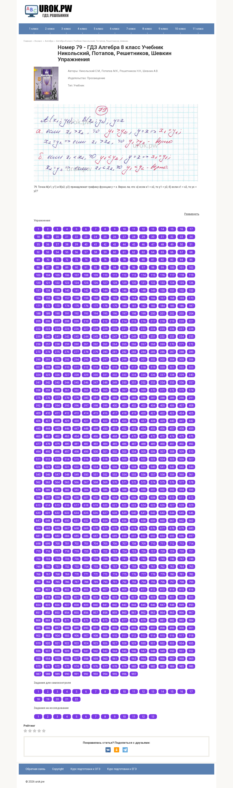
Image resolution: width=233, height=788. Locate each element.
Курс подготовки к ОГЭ (85, 769)
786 (67, 582)
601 (86, 497)
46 (143, 244)
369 (143, 390)
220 (181, 321)
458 (181, 428)
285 (153, 352)
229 (105, 329)
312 (86, 367)
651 (76, 520)
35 (38, 244)
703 (86, 543)
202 (172, 313)
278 (86, 352)
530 (57, 467)
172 (48, 305)
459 (191, 428)
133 (162, 282)
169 (181, 298)
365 (105, 390)
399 (105, 405)
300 (134, 359)
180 (124, 305)
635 (86, 513)
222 (38, 329)
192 (76, 313)
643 (162, 513)
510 (191, 451)
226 (76, 329)
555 (134, 474)
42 (105, 244)
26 (114, 236)
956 (67, 658)
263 (105, 344)
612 (191, 497)
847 (162, 605)
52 (38, 252)
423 (172, 413)
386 (143, 398)
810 (134, 589)
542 (172, 467)
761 (153, 566)
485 (114, 444)
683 (57, 536)
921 (57, 643)
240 (48, 336)
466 (95, 436)
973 (67, 666)
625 (153, 505)
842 (114, 605)
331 (105, 375)
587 (114, 490)
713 (181, 543)
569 (105, 482)
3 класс (66, 28)
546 (48, 474)
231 (124, 329)
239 (38, 336)
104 (48, 275)
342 (48, 382)
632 (57, 513)
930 (143, 643)
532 (76, 467)
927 (114, 643)
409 (38, 413)
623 (134, 505)
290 (38, 359)
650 (67, 520)
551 (95, 474)
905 (67, 635)
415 (95, 413)
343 (57, 382)
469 (124, 436)
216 (143, 321)
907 (86, 635)
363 (86, 390)
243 (76, 336)
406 (172, 405)
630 (38, 513)
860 (124, 612)
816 (191, 589)
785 (57, 582)
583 (76, 490)
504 (134, 451)
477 (38, 444)
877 (124, 620)
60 (114, 252)
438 (153, 421)
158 (76, 298)
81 (152, 259)
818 (48, 597)
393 (48, 405)
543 (181, 467)
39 (76, 244)
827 (134, 597)
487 (134, 444)
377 (57, 398)
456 (162, 428)
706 (114, 543)
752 (67, 566)
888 (67, 628)
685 (76, 536)
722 (105, 551)
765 (191, 566)
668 (76, 528)
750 (48, 566)
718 (67, 551)
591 (153, 490)
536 (114, 467)
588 (124, 490)
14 (162, 229)
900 (181, 628)
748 (191, 559)
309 (57, 367)
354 (162, 382)
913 (143, 635)
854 (67, 612)
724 (124, 551)
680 (191, 528)
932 (162, 643)
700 (57, 543)
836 (57, 605)
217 (153, 321)
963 (134, 658)
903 (48, 635)
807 (105, 589)
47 (152, 244)
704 (95, 543)
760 (143, 566)
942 (95, 651)
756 (105, 566)
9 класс (163, 28)
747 (181, 559)
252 (162, 336)
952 (191, 651)
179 (114, 305)
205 (38, 321)
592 (162, 490)
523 (153, 459)
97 (143, 267)
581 (57, 490)
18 (38, 236)
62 (133, 252)
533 (86, 467)
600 (76, 497)
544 (191, 467)
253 (172, 336)
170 (191, 298)
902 (38, 635)
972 (57, 666)
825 (114, 597)
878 (134, 620)
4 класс (82, 28)
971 (48, 666)
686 (86, 536)
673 (124, 528)
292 (57, 359)
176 (86, 305)
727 (153, 551)
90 (76, 267)
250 (143, 336)
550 (86, 474)
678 (172, 528)
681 (38, 536)
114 (143, 275)
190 (57, 313)
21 (66, 236)
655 (114, 520)
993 (95, 674)
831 (172, 597)
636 (95, 513)
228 (95, 329)
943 (105, 651)
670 (95, 528)
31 (162, 236)
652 (86, 520)
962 (124, 658)
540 (153, 467)
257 (48, 344)
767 (48, 574)
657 (134, 520)
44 (124, 244)
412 (67, 413)
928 (124, 643)
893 (114, 628)
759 (134, 566)
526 (181, 459)
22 (76, 236)
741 (124, 559)
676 (153, 528)
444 (48, 428)
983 (162, 666)
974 (76, 666)
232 (134, 329)
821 (76, 597)
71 (57, 259)
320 (162, 367)
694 (162, 536)
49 (171, 244)
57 (86, 252)
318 (143, 367)
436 (134, 421)
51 (191, 244)
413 (76, 413)
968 (181, 658)
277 (76, 352)
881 (162, 620)
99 (162, 267)
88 (57, 267)
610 (172, 497)
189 (48, 313)
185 (172, 305)
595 (191, 490)
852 (48, 612)
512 (48, 459)
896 (143, 628)
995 (114, 674)
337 (162, 375)
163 (124, 298)
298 (114, 359)
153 (191, 290)
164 (134, 298)
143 (95, 290)
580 (48, 490)
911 (124, 635)
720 (86, 551)
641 (143, 513)
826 (124, 597)
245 (95, 336)
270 (172, 344)
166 (153, 298)
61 (124, 252)
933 (172, 643)
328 (76, 375)
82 (162, 259)
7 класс (131, 28)
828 (143, 597)
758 (124, 566)
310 (67, 367)
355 (172, 382)
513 (57, 459)
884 (191, 620)
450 (105, 428)
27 (124, 236)
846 (153, 605)
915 (162, 635)
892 (105, 628)
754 (86, 566)
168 (172, 298)
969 (191, 658)
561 (191, 474)
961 (114, 658)
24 (95, 236)
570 (114, 482)
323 (191, 367)
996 (124, 674)
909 (105, 635)
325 (48, 375)
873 (86, 620)
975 (86, 666)
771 (86, 574)
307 (38, 367)
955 (57, 658)
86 (38, 267)
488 (143, 444)
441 (181, 421)
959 (95, 658)
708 (134, 543)
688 (105, 536)
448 (86, 428)
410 (48, 413)
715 (38, 551)
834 (38, 605)
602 (95, 497)
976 (95, 666)
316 (124, 367)
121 (48, 282)
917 (181, 635)
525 (172, 459)
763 (172, 566)
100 (172, 267)
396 (76, 405)
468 (114, 436)
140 (67, 290)
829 (153, 597)
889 (76, 628)
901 (191, 628)
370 (153, 390)
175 (76, 305)
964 (143, 658)
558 (162, 474)
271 (181, 344)
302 (153, 359)
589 (134, 490)
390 (181, 398)
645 (181, 513)
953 (38, 658)
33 (181, 236)
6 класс (114, 28)
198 (134, 313)
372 (172, 390)
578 (191, 482)
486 (124, 444)
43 (114, 244)
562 (38, 482)
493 (191, 444)
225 (67, 329)
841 (105, 605)
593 (172, 490)
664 (38, 528)
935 (191, 643)
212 (105, 321)
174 (67, 305)
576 (172, 482)
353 (153, 382)
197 (124, 313)
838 (76, 605)
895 (134, 628)
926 (105, 643)
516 (86, 459)
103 (38, 275)
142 (86, 290)
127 (105, 282)
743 (143, 559)
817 (38, 597)
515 (76, 459)
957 (76, 658)
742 (134, 559)
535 (105, 467)
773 (105, 574)
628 (181, 505)
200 (153, 313)
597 (48, 497)
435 (124, 421)
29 (143, 236)
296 (95, 359)
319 (153, 367)
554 (124, 474)
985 (181, 666)
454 (143, 428)
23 (86, 236)
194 (95, 313)
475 (181, 436)
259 (67, 344)
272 (191, 344)
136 (191, 282)
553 (114, 474)
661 (172, 520)
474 (172, 436)
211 (95, 321)
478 (48, 444)
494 (38, 451)
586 (105, 490)
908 (95, 635)
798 (181, 582)
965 (153, 658)
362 (76, 390)
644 (172, 513)
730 (181, 551)
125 (86, 282)
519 (114, 459)
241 (57, 336)
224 (57, 329)
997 (134, 674)
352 (143, 382)
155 (48, 298)
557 (153, 474)
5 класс (98, 28)
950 (172, 651)
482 (86, 444)
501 (105, 451)
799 (191, 582)
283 (134, 352)
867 (191, 612)
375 (38, 398)
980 (134, 666)
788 (86, 582)
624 (143, 505)
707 (124, 543)
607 (143, 497)
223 (48, 329)
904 (57, 635)
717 (57, 551)
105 (57, 275)
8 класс (147, 28)
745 (162, 559)
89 (66, 267)
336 (153, 375)
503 (124, 451)
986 (191, 666)
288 (181, 352)
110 (105, 275)
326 (57, 375)
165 (143, 298)
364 (95, 390)
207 (57, 321)
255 (191, 336)
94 (114, 267)
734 (57, 559)
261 (86, 344)
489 (153, 444)
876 (114, 620)
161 (105, 298)
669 (86, 528)
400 (114, 405)
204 (191, 313)
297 (105, 359)
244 (86, 336)
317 (134, 367)
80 (143, 259)
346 (86, 382)
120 (38, 282)
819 (57, 597)
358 (38, 390)
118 (181, 275)
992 (86, 674)
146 (124, 290)
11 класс (198, 28)
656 (124, 520)
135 (181, 282)
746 (172, 559)
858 (105, 612)
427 (48, 421)
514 (67, 459)
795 (153, 582)
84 (181, 259)
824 (105, 597)
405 (162, 405)
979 (124, 666)
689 (114, 536)
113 (134, 275)
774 (114, 574)
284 (143, 352)
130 (134, 282)
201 (162, 313)
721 (95, 551)
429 (67, 421)
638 (114, 513)
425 (191, 413)
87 (47, 267)
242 (67, 336)
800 (38, 589)
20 (57, 236)
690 (124, 536)
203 (181, 313)
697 (191, 536)
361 (67, 390)
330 (95, 375)
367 (124, 390)
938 (57, 651)
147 (134, 290)
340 (191, 375)
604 (114, 497)
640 (134, 513)
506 (153, 451)
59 (105, 252)
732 (38, 559)
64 (152, 252)
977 (105, 666)
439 (162, 421)
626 (162, 505)
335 (143, 375)
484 (105, 444)
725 (134, 551)
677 (162, 528)
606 (134, 497)
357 (191, 382)
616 (67, 505)
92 (95, 267)
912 (134, 635)
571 (124, 482)
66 (171, 252)
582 (67, 490)
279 (95, 352)
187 (191, 305)
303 (162, 359)
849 (181, 605)
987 (38, 674)
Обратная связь (35, 769)
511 (38, 459)
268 (153, 344)
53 (47, 252)
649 (57, 520)
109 (95, 275)
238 (191, 329)
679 (181, 528)
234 (153, 329)
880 (153, 620)
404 (153, 405)
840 (95, 605)
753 (76, 566)
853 (57, 612)
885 (38, 628)
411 (57, 413)
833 (191, 597)
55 (66, 252)
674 (134, 528)
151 (172, 290)
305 (181, 359)
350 (124, 382)
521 (134, 459)
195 (105, 313)
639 (124, 513)
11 (133, 229)
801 (48, 589)
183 (153, 305)
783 (38, 582)
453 (134, 428)
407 (181, 405)
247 (114, 336)
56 (76, 252)
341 (38, 382)
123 (67, 282)
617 (76, 505)
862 (143, 612)
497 (67, 451)
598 (57, 497)
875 (105, 620)
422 (162, 413)
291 (48, 359)
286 (162, 352)
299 (124, 359)
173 (57, 305)
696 (181, 536)
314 (105, 367)
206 (48, 321)
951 (181, 651)
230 (114, 329)
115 (153, 275)
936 (38, 651)
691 (134, 536)
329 (86, 375)
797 (172, 582)
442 (191, 421)
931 (153, 643)
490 (162, 444)
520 (124, 459)
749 (38, 566)
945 (124, 651)
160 (95, 298)
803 (67, 589)
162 (114, 298)
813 (162, 589)
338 (172, 375)
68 (191, 252)
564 (57, 482)
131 (143, 282)
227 (86, 329)
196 (114, 313)
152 (181, 290)
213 (114, 321)
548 (67, 474)
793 (134, 582)
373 (181, 390)
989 (57, 674)
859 (114, 612)
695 (172, 536)
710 (153, 543)
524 (162, 459)
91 (86, 267)
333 (124, 375)
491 (172, 444)
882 (172, 620)
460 (38, 436)
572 (134, 482)
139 (57, 290)
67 (181, 252)
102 (191, 267)
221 (191, 321)
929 (134, 643)
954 (48, 658)
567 (86, 482)
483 (95, 444)
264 (114, 344)
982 (153, 666)
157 (67, 298)
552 (105, 474)
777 (143, 574)
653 (95, 520)
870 (57, 620)
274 (48, 352)
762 (162, 566)
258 (57, 344)
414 (86, 413)
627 (172, 505)
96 (133, 267)
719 (76, 551)
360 (57, 390)
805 (86, 589)
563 (48, 482)
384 (124, 398)
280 (105, 352)
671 (105, 528)
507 (162, 451)
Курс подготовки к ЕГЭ (122, 769)
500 (95, 451)
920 (48, 643)
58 (95, 252)
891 (95, 628)
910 (114, 635)
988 (48, 674)
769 (67, 574)
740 (114, 559)
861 (134, 612)
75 (95, 259)
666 (57, 528)
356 (181, 382)
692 (143, 536)
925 (95, 643)
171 (38, 305)
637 (105, 513)
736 (76, 559)
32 (171, 236)
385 (134, 398)
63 (143, 252)
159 (86, 298)
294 (76, 359)
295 (86, 359)
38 (66, 244)
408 (191, 405)
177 (95, 305)
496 (57, 451)
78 (124, 259)
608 (153, 497)
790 (105, 582)
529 (48, 467)
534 (95, 467)
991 (76, 674)
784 (48, 582)
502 (114, 451)
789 (95, 582)
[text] (44, 731)
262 (95, 344)
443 (38, 428)
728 (162, 551)
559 (172, 474)
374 (191, 390)
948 (153, 651)
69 (38, 259)
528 (38, 467)
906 (76, 635)
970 (38, 666)
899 (172, 628)
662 (181, 520)
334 (134, 375)
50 (181, 244)
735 (67, 559)
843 (124, 605)
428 (57, 421)
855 (76, 612)
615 (57, 505)
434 (114, 421)
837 (67, 605)
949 (162, 651)
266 (134, 344)
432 (95, 421)
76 (105, 259)
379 (76, 398)
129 (124, 282)
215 (134, 321)
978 (114, 666)
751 (57, 566)
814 (172, 589)
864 (162, 612)
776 (134, 574)
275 (57, 352)
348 (105, 382)
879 (143, 620)
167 (162, 298)
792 (124, 582)
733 (48, 559)
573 (143, 482)
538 (134, 467)
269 (162, 344)
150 (162, 290)
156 (57, 298)
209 (76, 321)
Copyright (58, 769)
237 (181, 329)
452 (124, 428)
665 (48, 528)
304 (172, 359)
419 (134, 413)
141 (76, 290)
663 (191, 520)
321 (172, 367)
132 (153, 282)
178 (105, 305)
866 (181, 612)
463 (67, 436)
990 (67, 674)
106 (67, 275)
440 (172, 421)
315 (114, 367)
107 (76, 275)
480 (67, 444)
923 (76, 643)
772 (95, 574)
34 (191, 236)
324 (38, 375)
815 (181, 589)
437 (143, 421)
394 (57, 405)
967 (172, 658)
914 (153, 635)
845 (143, 605)
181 (134, 305)
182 (143, 305)
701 (67, 543)
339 (181, 375)
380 (86, 398)
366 (114, 390)
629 (191, 505)
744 (153, 559)
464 (76, 436)
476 (191, 436)
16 (181, 229)
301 (143, 359)
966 (162, 658)
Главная (28, 41)
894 (124, 628)
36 (47, 244)
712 (172, 543)
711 (162, 543)
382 (105, 398)
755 (95, 566)
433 (105, 421)
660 (162, 520)
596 (38, 497)
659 (153, 520)
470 (134, 436)
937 (48, 651)
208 (67, 321)
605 (124, 497)
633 (67, 513)
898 (162, 628)
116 (162, 275)
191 (67, 313)
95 (124, 267)
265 (124, 344)
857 (95, 612)
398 (95, 405)
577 (181, 482)
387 (153, 398)
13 (152, 229)
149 (153, 290)
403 (143, 405)
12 (143, 229)
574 (153, 482)
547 (57, 474)
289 (191, 352)
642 (153, 513)
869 (48, 620)
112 (124, 275)
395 (67, 405)
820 (67, 597)
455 (153, 428)
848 (172, 605)
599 (67, 497)
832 (181, 597)
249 (134, 336)
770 (76, 574)
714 (191, 543)
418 (124, 413)
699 (48, 543)
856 (86, 612)
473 (162, 436)
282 (124, 352)
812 (153, 589)
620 (105, 505)
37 (57, 244)
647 (38, 520)
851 (38, 612)
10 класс (180, 28)
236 (172, 329)
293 (67, 359)
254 (181, 336)
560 (181, 474)
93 (105, 267)
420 (143, 413)
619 (95, 505)
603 (105, 497)
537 (124, 467)
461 (48, 436)
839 (86, 605)
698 (38, 543)
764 (181, 566)
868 (38, 620)
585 (95, 490)
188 (38, 313)
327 (67, 375)
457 (172, 428)
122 (57, 282)
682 (48, 536)
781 (181, 574)
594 (181, 490)
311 (76, 367)
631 (48, 513)
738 (95, 559)
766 (38, 574)
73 (76, 259)
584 (86, 490)
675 (143, 528)
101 (181, 267)
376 (48, 398)
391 (191, 398)
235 (162, 329)
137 (38, 290)
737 (86, 559)
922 (67, 643)
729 (172, 551)
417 (114, 413)
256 (38, 344)
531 (67, 467)
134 (172, 282)
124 (76, 282)
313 (95, 367)
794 (143, 582)
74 (86, 259)
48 (162, 244)
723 (114, 551)
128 (114, 282)
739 (105, 559)
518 (105, 459)
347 (95, 382)
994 (105, 674)
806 (95, 589)
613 (38, 505)
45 (133, 244)
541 (162, 467)
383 (114, 398)
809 (124, 589)
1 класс (33, 28)
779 (162, 574)
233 (143, 329)
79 (133, 259)
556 (143, 474)
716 (48, 551)
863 (153, 612)
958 (86, 658)
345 (76, 382)
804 (76, 589)
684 (67, 536)
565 (67, 482)
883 (181, 620)
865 (172, 612)
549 (76, 474)
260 (76, 344)
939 (67, 651)
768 (57, 574)
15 (171, 229)
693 (153, 536)
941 (86, 651)
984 (172, 666)
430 (76, 421)
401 (124, 405)
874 (95, 620)
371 (162, 390)
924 (86, 643)
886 (48, 628)
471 (143, 436)
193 (86, 313)
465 (86, 436)
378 (67, 398)
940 (76, 651)
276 (67, 352)
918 (191, 635)
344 (67, 382)
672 (114, 528)
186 (181, 305)
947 (143, 651)
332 (114, 375)
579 (38, 490)
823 (95, 597)
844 (134, 605)
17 (191, 229)
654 (105, 520)
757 (114, 566)
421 (153, 413)
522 (143, 459)
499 (86, 451)
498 (76, 451)
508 (172, 451)
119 (191, 275)
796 (162, 582)
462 (57, 436)
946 (134, 651)
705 (105, 543)
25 (105, 236)
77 (114, 259)
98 (152, 267)
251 (153, 336)
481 (76, 444)
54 (57, 252)
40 (86, 244)
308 (48, 367)
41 (95, 244)
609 (162, 497)
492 (181, 444)
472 (153, 436)
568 (95, 482)
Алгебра (49, 41)
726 (143, 551)
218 (162, 321)
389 (172, 398)
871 (67, 620)
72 (66, 259)
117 (172, 275)
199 (143, 313)
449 (95, 428)
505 (143, 451)
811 (143, 589)
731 (191, 551)
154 (38, 298)
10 (124, 229)
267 (143, 344)
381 (95, 398)
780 (172, 574)
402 (134, 405)
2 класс (50, 28)
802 (57, 589)
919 (38, 643)
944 (114, 651)
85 (191, 259)
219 (172, 321)
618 (86, 505)
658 (143, 520)
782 (191, 574)
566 (76, 482)
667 (67, 528)
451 (114, 428)
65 (162, 252)
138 (48, 290)
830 (162, 597)
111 (114, 275)
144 (105, 290)
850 (191, 605)
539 (143, 467)
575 (162, 482)
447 (76, 428)
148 (143, 290)
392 (38, 405)
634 (76, 513)
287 (172, 352)
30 (152, 236)
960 (105, 658)
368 (134, 390)
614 (48, 505)
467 (105, 436)
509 (181, 451)
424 (181, 413)
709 (143, 543)
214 (124, 321)
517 (95, 459)
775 (124, 574)
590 (143, 490)
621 (114, 505)
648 (48, 520)
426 (38, 421)
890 (86, 628)
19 (47, 236)
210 (86, 321)
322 (181, 367)
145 (114, 290)
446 (67, 428)
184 (162, 305)
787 (76, 582)
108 (86, 275)
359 (48, 390)
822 (86, 597)
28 (133, 236)
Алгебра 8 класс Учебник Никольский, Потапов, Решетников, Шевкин (92, 41)
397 (86, 405)
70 (47, 259)
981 (143, 666)
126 (95, 282)
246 (105, 336)
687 (95, 536)
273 (38, 352)
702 (76, 543)
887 (57, 628)
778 (153, 574)
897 (153, 628)
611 (181, 497)
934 (181, 643)
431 (86, 421)
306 (191, 359)
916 (172, 635)
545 (38, 474)
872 (76, 620)
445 (57, 428)
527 (191, 459)
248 (124, 336)
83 (171, 259)
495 (48, 451)
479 (57, 444)
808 (114, 589)
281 (114, 352)
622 (124, 505)
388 (162, 398)
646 (191, 513)
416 (105, 413)
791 (114, 582)
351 (134, 382)
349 (114, 382)
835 (48, 605)
